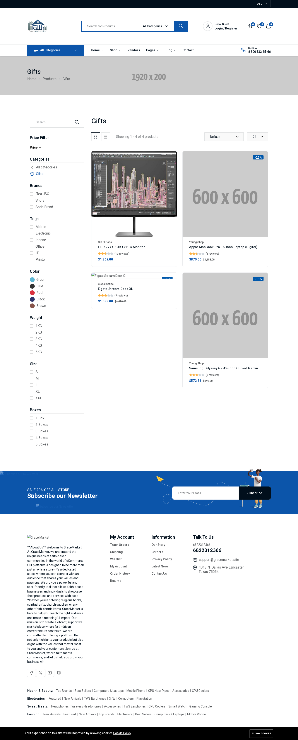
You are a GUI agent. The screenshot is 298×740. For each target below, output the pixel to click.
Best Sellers (83, 690)
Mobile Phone (136, 690)
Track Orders (119, 544)
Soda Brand (44, 207)
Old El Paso (105, 242)
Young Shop (196, 242)
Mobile (41, 227)
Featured (55, 698)
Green (40, 280)
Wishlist (116, 559)
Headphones (60, 706)
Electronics (125, 714)
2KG (39, 332)
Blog (169, 50)
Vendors (134, 50)
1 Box (40, 418)
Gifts (39, 174)
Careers (157, 552)
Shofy (40, 200)
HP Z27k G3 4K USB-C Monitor (121, 247)
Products (50, 79)
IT (37, 253)
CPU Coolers (200, 690)
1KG (39, 326)
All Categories (50, 50)
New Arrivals (73, 698)
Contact (188, 50)
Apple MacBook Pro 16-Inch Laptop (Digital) (223, 247)
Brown (41, 306)
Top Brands (64, 690)
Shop (114, 50)
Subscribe (254, 493)
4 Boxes (42, 438)
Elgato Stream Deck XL (115, 289)
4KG (39, 345)
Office (40, 246)
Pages (151, 50)
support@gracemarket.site (219, 560)
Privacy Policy (162, 559)
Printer (41, 259)
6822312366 (207, 550)
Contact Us (159, 573)
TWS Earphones (95, 698)
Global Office (106, 284)
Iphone (41, 240)
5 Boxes (42, 444)
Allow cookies (261, 733)
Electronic (43, 233)
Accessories (181, 690)
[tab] (95, 136)
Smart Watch (177, 706)
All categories (46, 167)
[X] (40, 673)
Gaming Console (200, 706)
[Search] (180, 26)
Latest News (160, 566)
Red (39, 293)
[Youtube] (50, 673)
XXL (39, 398)
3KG (39, 339)
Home (95, 50)
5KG (39, 352)
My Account (118, 566)
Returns (115, 580)
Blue (39, 286)
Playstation (144, 698)
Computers (126, 698)
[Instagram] (59, 673)
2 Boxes (42, 425)
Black (40, 299)
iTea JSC (42, 194)
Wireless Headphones (87, 706)
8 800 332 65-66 (259, 51)
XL (38, 391)
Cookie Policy (122, 733)
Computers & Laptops (109, 690)
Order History (120, 573)
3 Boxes (42, 431)
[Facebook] (31, 673)
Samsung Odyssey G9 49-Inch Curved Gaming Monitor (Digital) (237, 368)
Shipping (116, 552)
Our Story (158, 544)
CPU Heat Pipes (159, 690)
